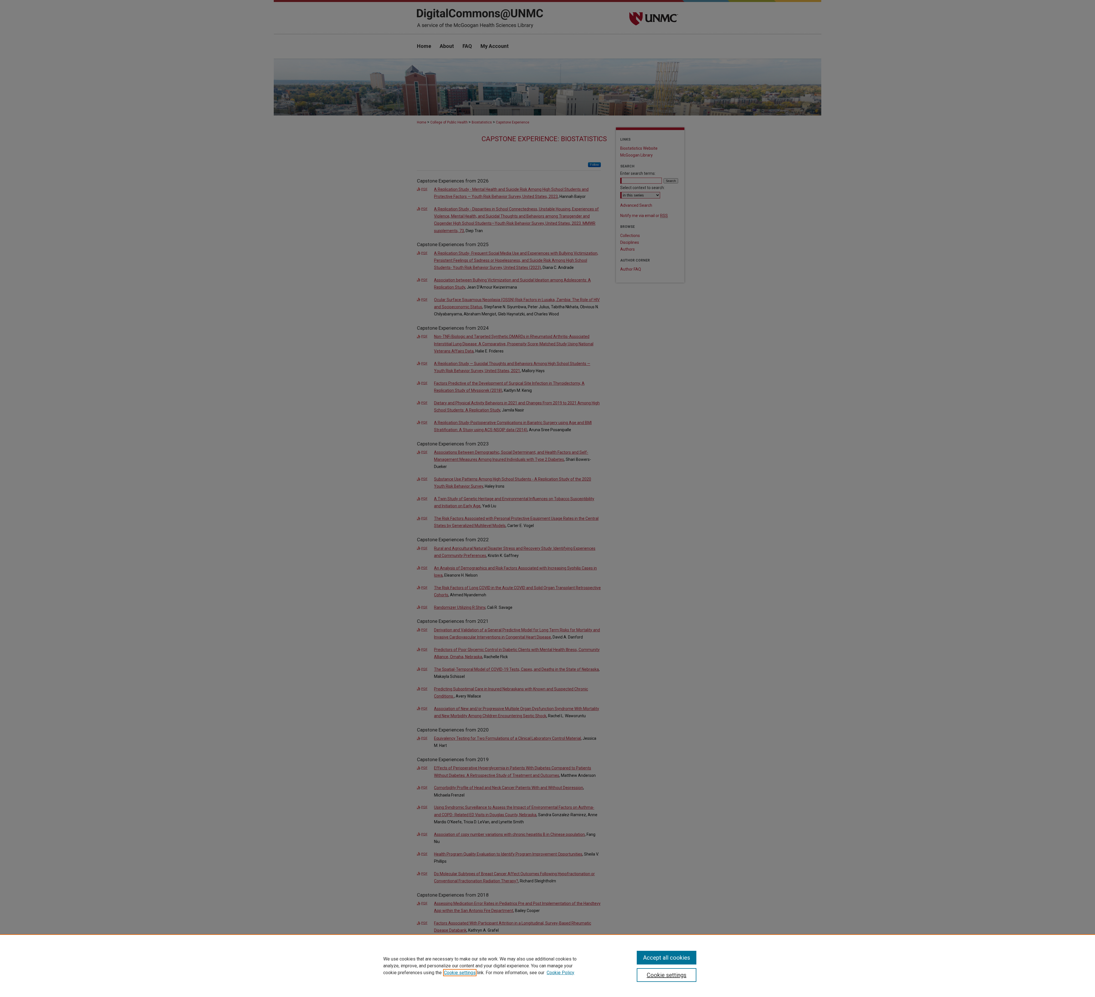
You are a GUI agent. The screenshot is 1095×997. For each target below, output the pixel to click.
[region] (547, 965)
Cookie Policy (560, 972)
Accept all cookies (666, 957)
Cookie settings (460, 972)
